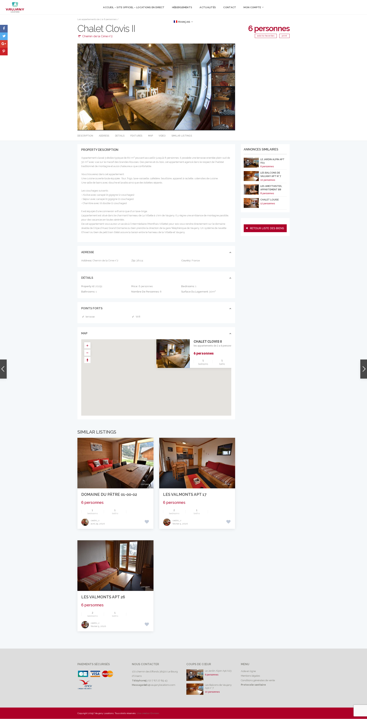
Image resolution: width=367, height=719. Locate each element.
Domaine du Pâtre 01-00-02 (109, 494)
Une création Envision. (148, 713)
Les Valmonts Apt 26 (103, 597)
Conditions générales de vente (258, 680)
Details (120, 135)
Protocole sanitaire (253, 684)
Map (150, 135)
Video (162, 135)
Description (85, 135)
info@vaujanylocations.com (159, 684)
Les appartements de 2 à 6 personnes (97, 19)
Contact (229, 7)
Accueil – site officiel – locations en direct (134, 7)
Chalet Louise (269, 199)
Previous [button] (83, 87)
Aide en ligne (248, 671)
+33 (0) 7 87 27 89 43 (155, 680)
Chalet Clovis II (208, 341)
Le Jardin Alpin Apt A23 (218, 670)
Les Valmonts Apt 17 (184, 494)
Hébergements (182, 7)
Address (104, 135)
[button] (159, 373)
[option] (144, 87)
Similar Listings (181, 135)
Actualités (208, 7)
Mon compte (252, 7)
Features (136, 135)
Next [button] (204, 87)
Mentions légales (250, 675)
